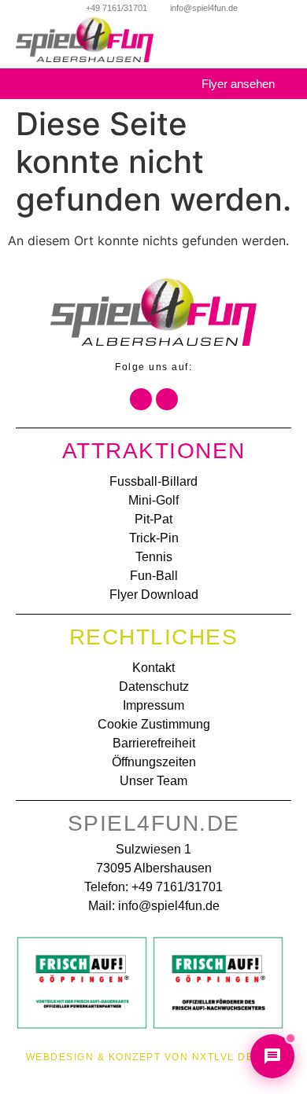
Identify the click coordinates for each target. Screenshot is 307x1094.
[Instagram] (167, 399)
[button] (286, 48)
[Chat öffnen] (272, 1056)
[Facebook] (141, 399)
